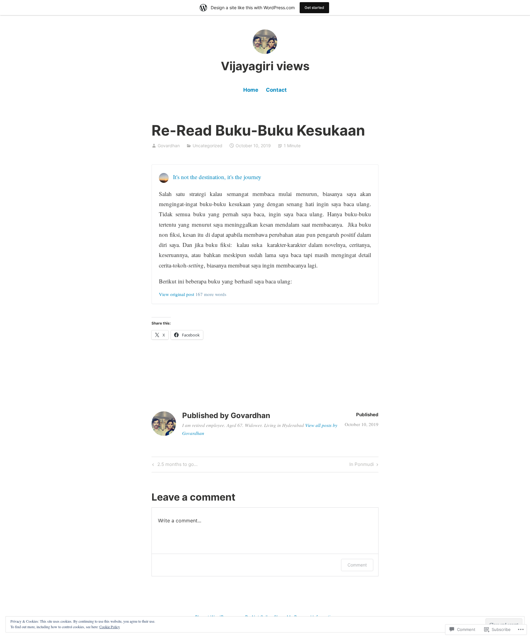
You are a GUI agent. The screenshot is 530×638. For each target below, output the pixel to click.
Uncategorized (207, 145)
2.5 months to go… (174, 465)
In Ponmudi (361, 465)
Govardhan (169, 145)
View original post (176, 294)
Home (250, 90)
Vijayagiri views (265, 66)
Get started (314, 7)
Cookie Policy (109, 626)
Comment (357, 564)
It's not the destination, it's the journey (217, 177)
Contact (276, 90)
